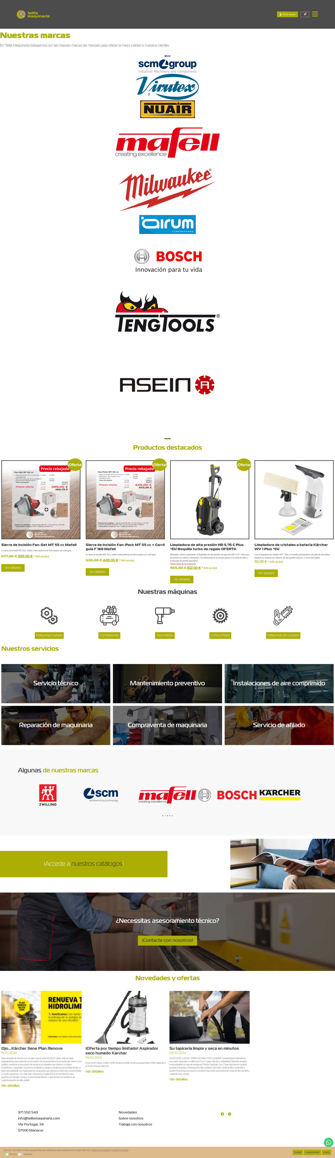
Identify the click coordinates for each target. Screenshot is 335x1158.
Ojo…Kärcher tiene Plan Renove (32, 1048)
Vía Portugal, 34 (31, 1124)
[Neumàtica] (165, 617)
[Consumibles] (220, 617)
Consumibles (220, 635)
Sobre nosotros (131, 1118)
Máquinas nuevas (49, 635)
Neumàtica (165, 635)
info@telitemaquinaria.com (39, 1118)
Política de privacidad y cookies (104, 1150)
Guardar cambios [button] (312, 1152)
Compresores (109, 635)
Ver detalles (13, 567)
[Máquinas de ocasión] (283, 617)
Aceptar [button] (327, 1152)
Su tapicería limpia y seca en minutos (204, 1048)
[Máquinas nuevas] (49, 617)
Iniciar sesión (289, 14)
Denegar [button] (297, 1152)
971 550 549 (28, 1112)
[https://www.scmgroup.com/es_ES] (167, 56)
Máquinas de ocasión (283, 635)
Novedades (128, 1112)
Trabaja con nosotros (135, 1124)
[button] (162, 815)
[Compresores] (109, 617)
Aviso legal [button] (123, 1150)
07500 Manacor (31, 1130)
